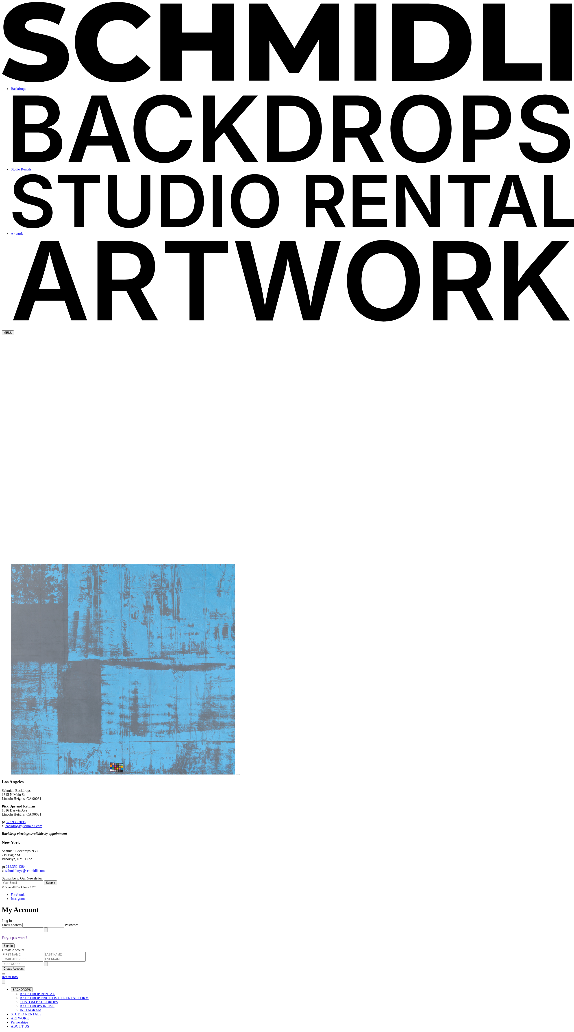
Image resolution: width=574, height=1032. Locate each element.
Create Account (14, 968)
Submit (50, 882)
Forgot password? (14, 938)
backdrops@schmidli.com (23, 826)
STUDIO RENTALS (26, 1014)
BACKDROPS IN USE (37, 1006)
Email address (12, 925)
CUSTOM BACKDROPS (39, 1002)
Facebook (18, 895)
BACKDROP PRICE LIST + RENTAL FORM (54, 998)
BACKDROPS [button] (22, 989)
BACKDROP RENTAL (37, 994)
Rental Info (10, 977)
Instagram (18, 899)
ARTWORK (20, 1018)
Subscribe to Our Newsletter (22, 878)
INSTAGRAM (30, 1010)
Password (71, 925)
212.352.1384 (16, 866)
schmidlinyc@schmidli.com (25, 871)
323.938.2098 (16, 822)
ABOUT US (20, 1026)
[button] (3, 981)
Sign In (8, 945)
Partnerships (19, 1022)
